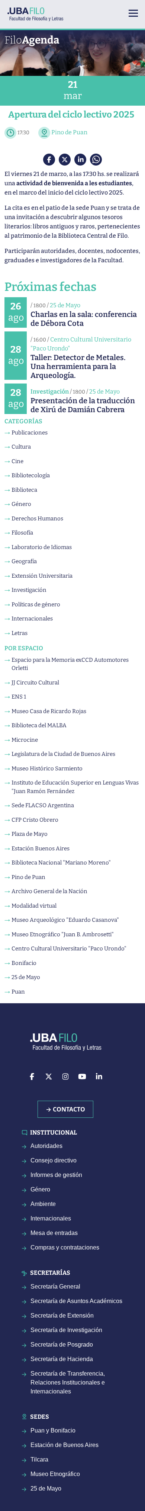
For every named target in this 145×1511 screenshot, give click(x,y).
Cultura (21, 446)
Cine (17, 461)
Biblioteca (24, 490)
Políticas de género (36, 604)
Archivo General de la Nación (49, 891)
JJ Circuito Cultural (35, 682)
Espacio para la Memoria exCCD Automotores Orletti (70, 664)
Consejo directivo (53, 1160)
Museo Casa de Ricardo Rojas (49, 711)
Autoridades (46, 1146)
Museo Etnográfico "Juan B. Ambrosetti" (63, 934)
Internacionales (32, 618)
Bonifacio (24, 963)
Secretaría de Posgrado (61, 1344)
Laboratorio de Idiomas (42, 547)
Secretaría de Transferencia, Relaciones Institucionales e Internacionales (67, 1382)
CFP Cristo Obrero (35, 820)
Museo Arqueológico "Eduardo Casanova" (65, 920)
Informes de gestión (56, 1175)
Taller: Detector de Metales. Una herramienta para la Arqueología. (78, 366)
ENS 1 (19, 696)
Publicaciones (30, 432)
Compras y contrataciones (64, 1247)
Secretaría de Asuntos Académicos (76, 1301)
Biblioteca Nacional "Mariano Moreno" (61, 862)
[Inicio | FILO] (38, 14)
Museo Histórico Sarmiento (47, 768)
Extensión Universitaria (42, 575)
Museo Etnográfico (55, 1474)
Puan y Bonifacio (52, 1430)
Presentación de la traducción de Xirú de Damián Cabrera (82, 405)
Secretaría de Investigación (66, 1330)
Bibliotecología (31, 475)
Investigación (49, 391)
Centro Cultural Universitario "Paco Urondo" (69, 948)
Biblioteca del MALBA (39, 725)
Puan (18, 991)
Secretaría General (55, 1286)
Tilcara (39, 1459)
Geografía (24, 561)
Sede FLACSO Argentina (43, 805)
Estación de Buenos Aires (64, 1445)
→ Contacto (65, 1109)
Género (21, 504)
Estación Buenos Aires (41, 848)
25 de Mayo (65, 305)
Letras (20, 633)
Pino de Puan (69, 132)
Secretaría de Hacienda (61, 1359)
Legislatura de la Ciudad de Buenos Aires (63, 754)
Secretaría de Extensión (62, 1315)
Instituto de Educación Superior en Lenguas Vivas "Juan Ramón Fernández (75, 787)
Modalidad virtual (34, 905)
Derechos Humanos (37, 518)
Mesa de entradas (54, 1233)
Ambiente (43, 1204)
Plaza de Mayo (30, 834)
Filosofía (22, 532)
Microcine (25, 740)
